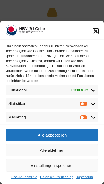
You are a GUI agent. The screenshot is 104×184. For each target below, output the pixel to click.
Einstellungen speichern (52, 165)
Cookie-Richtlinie (24, 177)
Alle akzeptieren (52, 135)
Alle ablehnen (52, 150)
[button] (95, 31)
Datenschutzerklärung (56, 177)
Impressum (84, 177)
